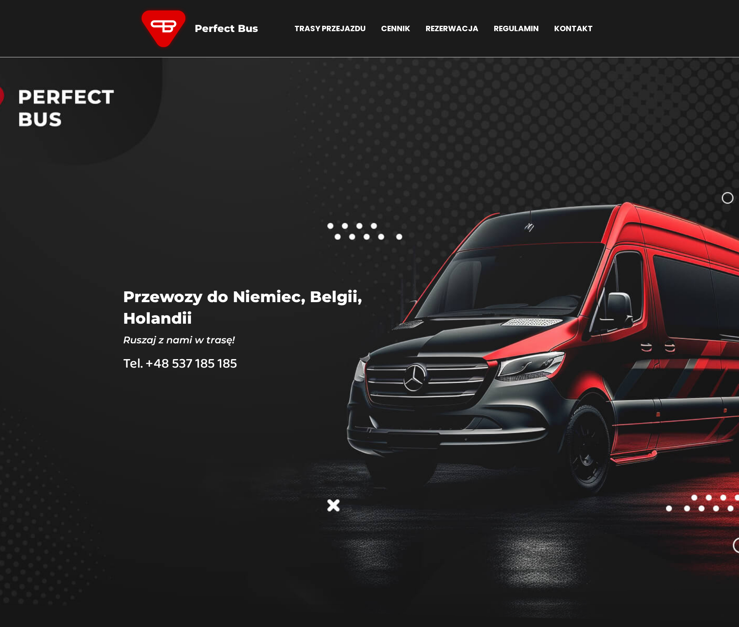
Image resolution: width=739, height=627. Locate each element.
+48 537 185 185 (191, 364)
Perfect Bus (226, 28)
